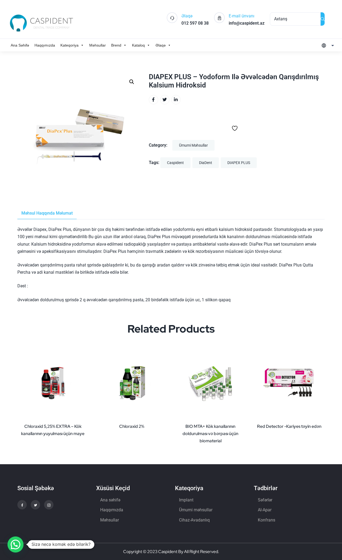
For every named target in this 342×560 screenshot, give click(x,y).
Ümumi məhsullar (193, 145)
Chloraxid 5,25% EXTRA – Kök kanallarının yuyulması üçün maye (52, 430)
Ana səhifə (110, 499)
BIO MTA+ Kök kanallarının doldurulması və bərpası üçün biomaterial (210, 434)
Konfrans (266, 520)
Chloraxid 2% (131, 426)
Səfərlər (265, 499)
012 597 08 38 (195, 23)
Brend (116, 45)
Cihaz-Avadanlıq (194, 520)
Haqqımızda (44, 45)
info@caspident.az (247, 23)
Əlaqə (161, 45)
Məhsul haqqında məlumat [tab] (47, 213)
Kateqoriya (69, 45)
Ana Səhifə (20, 45)
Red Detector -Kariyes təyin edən (289, 426)
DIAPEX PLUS (238, 163)
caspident (175, 163)
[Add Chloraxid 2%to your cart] (161, 419)
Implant (186, 499)
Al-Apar (264, 509)
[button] (132, 82)
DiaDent (205, 163)
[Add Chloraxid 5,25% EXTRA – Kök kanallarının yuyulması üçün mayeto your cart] (82, 419)
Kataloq (138, 45)
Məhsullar (97, 45)
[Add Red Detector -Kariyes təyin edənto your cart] (319, 419)
